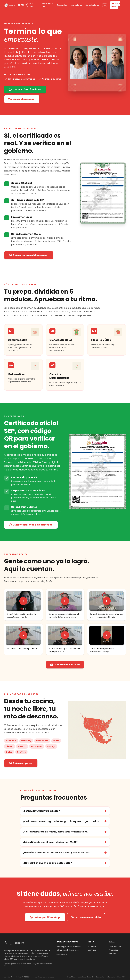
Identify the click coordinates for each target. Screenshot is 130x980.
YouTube (92, 950)
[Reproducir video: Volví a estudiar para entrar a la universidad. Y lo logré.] (106, 635)
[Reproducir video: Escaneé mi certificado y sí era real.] (23, 635)
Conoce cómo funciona (27, 89)
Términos (113, 953)
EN (104, 5)
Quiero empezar (22, 763)
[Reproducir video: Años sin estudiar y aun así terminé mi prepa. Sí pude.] (65, 635)
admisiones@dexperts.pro (67, 950)
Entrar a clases (115, 5)
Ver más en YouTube (67, 664)
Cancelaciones (92, 5)
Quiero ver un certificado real (30, 255)
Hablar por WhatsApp (47, 917)
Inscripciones (76, 5)
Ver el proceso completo (86, 917)
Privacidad (113, 950)
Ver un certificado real (21, 99)
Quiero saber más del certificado (33, 524)
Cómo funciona (31, 5)
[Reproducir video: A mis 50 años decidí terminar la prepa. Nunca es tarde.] (23, 601)
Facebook (92, 946)
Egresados (62, 5)
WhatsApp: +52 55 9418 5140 (68, 946)
